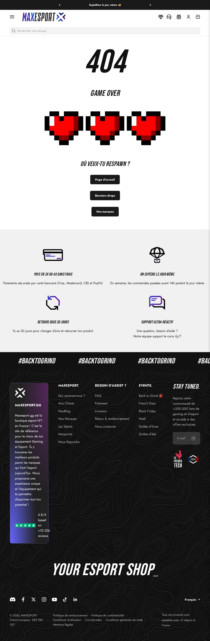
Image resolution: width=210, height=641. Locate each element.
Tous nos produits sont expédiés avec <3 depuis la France (178, 620)
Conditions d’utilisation (67, 620)
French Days (147, 403)
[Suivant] (150, 5)
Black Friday (147, 411)
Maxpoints (65, 434)
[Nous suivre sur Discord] (12, 599)
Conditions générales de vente (124, 620)
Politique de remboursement (70, 615)
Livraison (101, 411)
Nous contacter (105, 426)
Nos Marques (67, 418)
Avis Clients (66, 403)
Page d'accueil (105, 179)
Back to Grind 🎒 (151, 395)
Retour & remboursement (112, 418)
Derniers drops (105, 195)
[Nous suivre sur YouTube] (54, 599)
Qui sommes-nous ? (71, 395)
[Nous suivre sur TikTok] (65, 599)
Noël (142, 418)
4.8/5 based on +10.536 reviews (44, 525)
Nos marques (105, 211)
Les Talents (65, 426)
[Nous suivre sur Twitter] (33, 599)
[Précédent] (59, 5)
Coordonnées (93, 620)
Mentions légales (63, 625)
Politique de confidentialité (107, 615)
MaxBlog (64, 411)
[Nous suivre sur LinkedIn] (75, 599)
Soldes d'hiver (149, 426)
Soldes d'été (147, 434)
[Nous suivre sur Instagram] (44, 599)
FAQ (98, 395)
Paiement (101, 403)
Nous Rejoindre (69, 442)
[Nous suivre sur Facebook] (23, 599)
